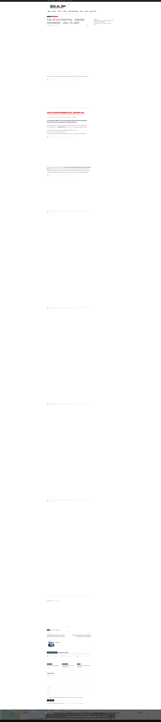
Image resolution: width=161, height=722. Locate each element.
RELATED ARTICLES (52, 652)
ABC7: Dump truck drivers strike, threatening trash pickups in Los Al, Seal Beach (82, 636)
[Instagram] (109, 1)
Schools (54, 11)
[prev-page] (47, 668)
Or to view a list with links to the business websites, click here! (61, 117)
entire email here (55, 600)
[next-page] (50, 668)
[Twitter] (111, 1)
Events (65, 11)
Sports (60, 11)
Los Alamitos (53, 14)
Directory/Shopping (73, 11)
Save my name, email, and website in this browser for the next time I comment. (65, 697)
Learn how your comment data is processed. (74, 703)
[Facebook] (107, 1)
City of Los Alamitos (60, 14)
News (49, 11)
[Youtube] (113, 1)
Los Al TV (49, 25)
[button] (105, 0)
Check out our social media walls (53, 665)
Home (48, 14)
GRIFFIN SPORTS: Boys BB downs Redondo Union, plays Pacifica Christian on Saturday (56, 636)
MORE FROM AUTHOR (63, 652)
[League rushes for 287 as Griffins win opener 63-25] (84, 660)
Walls (81, 11)
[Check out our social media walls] (54, 660)
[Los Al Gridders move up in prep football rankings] (69, 660)
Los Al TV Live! (92, 11)
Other (86, 11)
